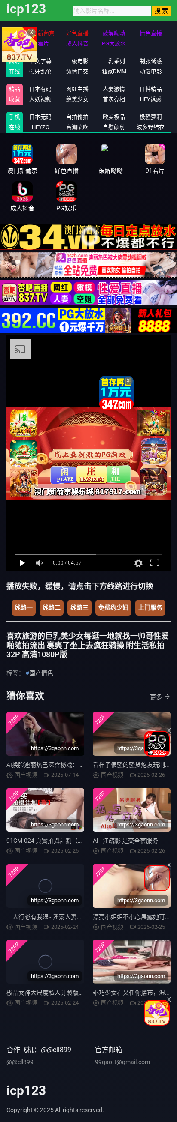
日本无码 (40, 117)
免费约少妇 (113, 607)
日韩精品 (151, 89)
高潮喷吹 (77, 127)
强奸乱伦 (40, 71)
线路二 (52, 607)
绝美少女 (77, 99)
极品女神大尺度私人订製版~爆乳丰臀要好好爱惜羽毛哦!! (82, 992)
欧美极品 (114, 117)
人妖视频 (40, 99)
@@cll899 (20, 1062)
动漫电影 (151, 71)
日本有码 (40, 89)
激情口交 (77, 71)
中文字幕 (40, 61)
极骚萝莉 (151, 117)
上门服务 (150, 607)
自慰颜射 (114, 127)
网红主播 (77, 89)
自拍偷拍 (77, 117)
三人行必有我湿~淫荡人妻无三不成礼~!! (60, 916)
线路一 (24, 607)
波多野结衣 (151, 127)
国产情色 (41, 673)
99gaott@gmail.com (122, 1062)
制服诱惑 (151, 61)
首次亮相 (114, 99)
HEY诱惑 (151, 99)
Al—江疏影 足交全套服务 (125, 840)
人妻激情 (114, 89)
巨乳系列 (114, 61)
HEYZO (40, 127)
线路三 (79, 607)
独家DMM (114, 71)
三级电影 (77, 61)
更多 (156, 697)
